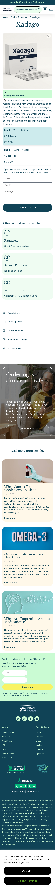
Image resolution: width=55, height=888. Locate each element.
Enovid (38, 732)
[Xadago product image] (27, 61)
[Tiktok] (18, 718)
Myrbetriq (40, 754)
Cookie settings (27, 881)
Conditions (7, 741)
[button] (51, 10)
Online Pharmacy (20, 17)
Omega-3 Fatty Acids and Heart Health (24, 555)
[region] (27, 869)
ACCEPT (27, 871)
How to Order (8, 732)
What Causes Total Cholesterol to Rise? (20, 488)
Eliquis (38, 741)
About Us (6, 737)
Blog (4, 749)
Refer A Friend (8, 754)
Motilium (39, 737)
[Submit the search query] (39, 9)
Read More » (10, 518)
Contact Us (7, 758)
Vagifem (39, 745)
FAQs (4, 745)
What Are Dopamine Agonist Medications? (27, 620)
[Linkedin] (36, 718)
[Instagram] (24, 718)
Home (4, 17)
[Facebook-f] (30, 718)
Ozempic (39, 749)
